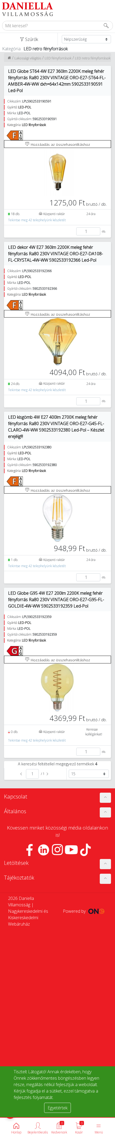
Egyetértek (57, 1108)
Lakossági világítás (27, 58)
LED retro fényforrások (92, 58)
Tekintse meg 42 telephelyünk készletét (37, 220)
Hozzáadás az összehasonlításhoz (60, 144)
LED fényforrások (58, 58)
